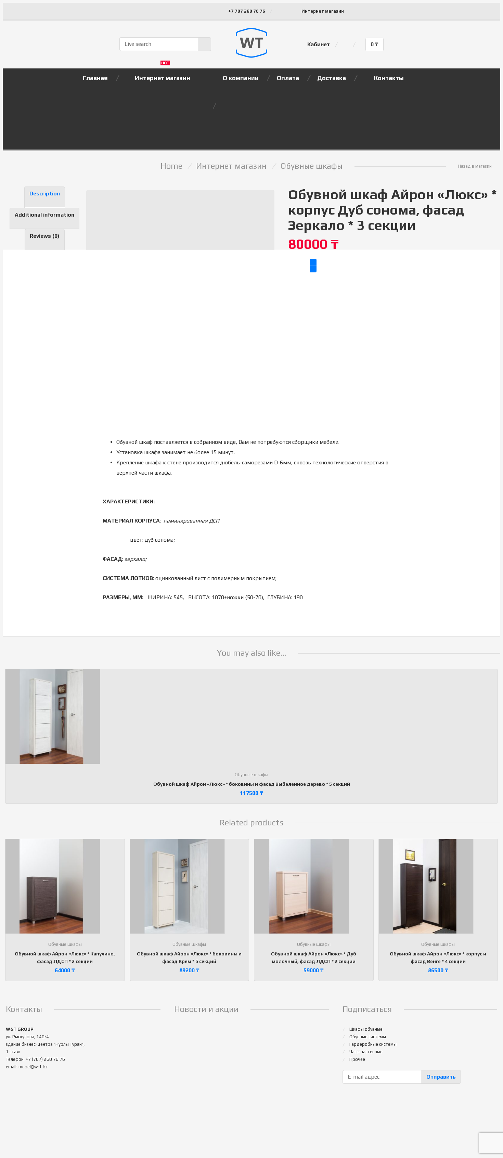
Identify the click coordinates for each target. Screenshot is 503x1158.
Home (171, 165)
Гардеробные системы (373, 1044)
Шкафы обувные (366, 1029)
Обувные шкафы (311, 165)
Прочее (357, 1059)
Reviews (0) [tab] (45, 236)
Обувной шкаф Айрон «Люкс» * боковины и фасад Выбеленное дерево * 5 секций (251, 784)
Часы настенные (366, 1051)
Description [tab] (44, 193)
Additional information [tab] (44, 214)
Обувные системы (367, 1036)
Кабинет (318, 44)
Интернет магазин (322, 11)
